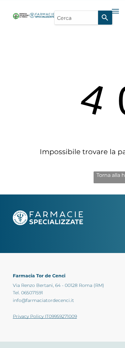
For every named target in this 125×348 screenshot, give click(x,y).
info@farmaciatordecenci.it (43, 300)
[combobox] (76, 18)
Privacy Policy (28, 316)
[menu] (115, 11)
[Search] (105, 18)
